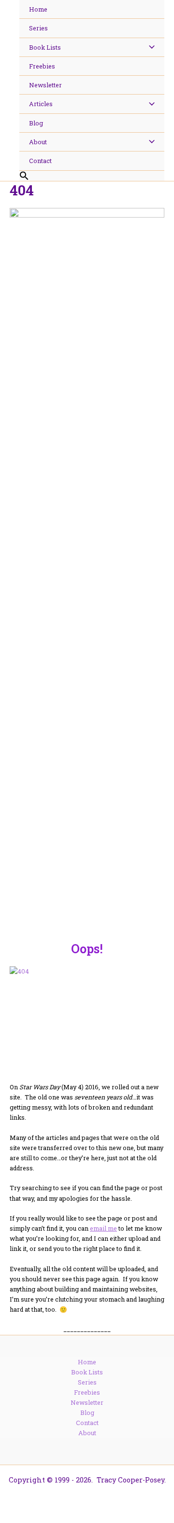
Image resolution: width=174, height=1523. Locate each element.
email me (103, 1228)
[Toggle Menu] (149, 47)
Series (87, 1382)
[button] (91, 176)
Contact (87, 1423)
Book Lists (87, 1372)
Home (87, 1362)
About (87, 1433)
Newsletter (87, 1402)
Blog (87, 1412)
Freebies (87, 1392)
